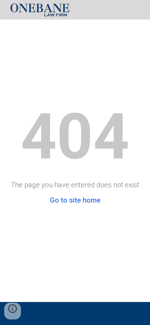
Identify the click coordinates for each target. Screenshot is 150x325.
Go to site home (75, 200)
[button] (12, 311)
